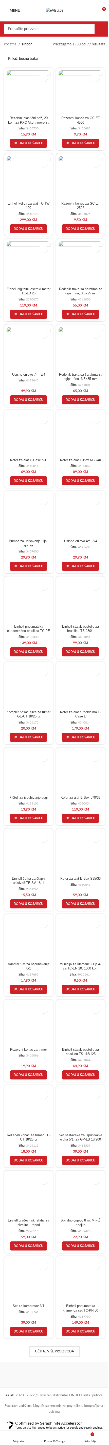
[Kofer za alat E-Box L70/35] (78, 756)
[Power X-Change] (28, 1346)
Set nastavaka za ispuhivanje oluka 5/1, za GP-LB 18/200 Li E (77, 1115)
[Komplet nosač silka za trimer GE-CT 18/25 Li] (28, 672)
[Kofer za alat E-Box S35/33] (78, 835)
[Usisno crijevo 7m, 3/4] (28, 342)
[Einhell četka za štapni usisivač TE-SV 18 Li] (28, 835)
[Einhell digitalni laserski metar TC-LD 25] (28, 259)
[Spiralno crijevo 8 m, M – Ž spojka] (78, 1169)
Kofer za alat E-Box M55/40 (77, 450)
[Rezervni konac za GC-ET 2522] (78, 175)
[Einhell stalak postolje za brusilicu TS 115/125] (78, 1002)
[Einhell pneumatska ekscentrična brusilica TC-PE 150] (28, 588)
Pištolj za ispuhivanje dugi (27, 780)
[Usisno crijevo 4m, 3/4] (78, 505)
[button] (27, 141)
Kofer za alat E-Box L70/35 (78, 780)
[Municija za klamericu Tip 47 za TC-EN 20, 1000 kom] (78, 918)
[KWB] (77, 1346)
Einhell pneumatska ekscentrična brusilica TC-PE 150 (27, 618)
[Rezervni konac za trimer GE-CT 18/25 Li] (28, 1086)
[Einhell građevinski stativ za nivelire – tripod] (28, 1169)
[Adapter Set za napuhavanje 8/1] (28, 918)
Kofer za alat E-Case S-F (27, 450)
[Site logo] (52, 10)
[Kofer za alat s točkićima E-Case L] (78, 672)
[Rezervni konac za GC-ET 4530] (78, 91)
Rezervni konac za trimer (27, 1027)
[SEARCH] (96, 29)
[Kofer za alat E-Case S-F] (28, 426)
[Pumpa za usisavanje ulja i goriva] (28, 505)
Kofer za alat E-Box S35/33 (78, 860)
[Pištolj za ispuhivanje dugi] (28, 756)
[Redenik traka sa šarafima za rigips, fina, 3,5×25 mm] (78, 259)
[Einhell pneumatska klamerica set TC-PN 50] (78, 1253)
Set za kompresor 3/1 (27, 1278)
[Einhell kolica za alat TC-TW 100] (28, 175)
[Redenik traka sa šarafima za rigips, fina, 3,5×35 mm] (78, 342)
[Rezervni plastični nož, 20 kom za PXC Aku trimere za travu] (28, 91)
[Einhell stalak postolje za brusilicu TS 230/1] (78, 588)
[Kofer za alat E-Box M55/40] (78, 426)
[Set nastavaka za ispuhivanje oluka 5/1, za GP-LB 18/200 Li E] (78, 1086)
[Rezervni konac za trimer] (28, 1002)
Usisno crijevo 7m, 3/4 (27, 367)
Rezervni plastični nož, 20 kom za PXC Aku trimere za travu (27, 120)
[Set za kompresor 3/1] (28, 1253)
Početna (10, 44)
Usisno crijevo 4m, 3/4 (77, 530)
